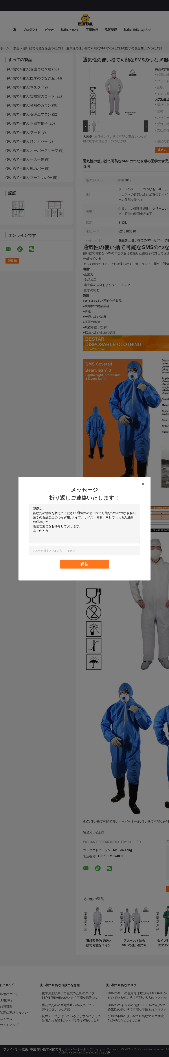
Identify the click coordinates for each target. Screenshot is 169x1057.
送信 (84, 564)
